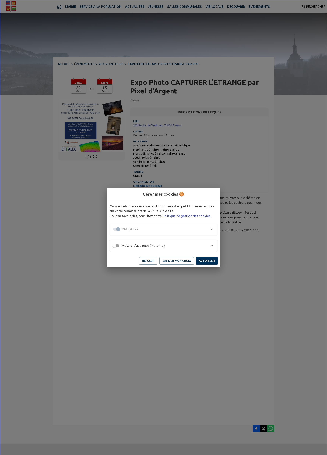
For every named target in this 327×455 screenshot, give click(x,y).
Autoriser (207, 260)
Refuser (148, 260)
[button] (163, 229)
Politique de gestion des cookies (186, 216)
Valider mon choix (176, 260)
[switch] (114, 245)
